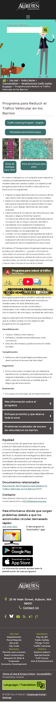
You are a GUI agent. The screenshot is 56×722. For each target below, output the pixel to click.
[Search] (45, 30)
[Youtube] (18, 617)
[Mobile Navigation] (28, 16)
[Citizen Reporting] (12, 536)
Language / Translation (20, 685)
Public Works (28, 80)
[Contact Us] (37, 617)
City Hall (13, 80)
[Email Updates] (30, 617)
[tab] (28, 403)
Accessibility (44, 674)
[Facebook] (5, 617)
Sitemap (6, 697)
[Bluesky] (11, 617)
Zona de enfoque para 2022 (9, 167)
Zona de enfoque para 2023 (34, 165)
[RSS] (24, 617)
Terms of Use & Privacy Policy (18, 674)
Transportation (10, 83)
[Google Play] (17, 550)
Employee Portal (36, 694)
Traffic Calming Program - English (25, 122)
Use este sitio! (9, 526)
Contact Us (31, 608)
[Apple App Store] (17, 561)
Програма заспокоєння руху (25, 132)
